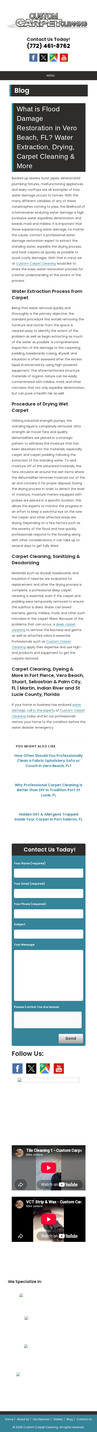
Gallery (58, 1419)
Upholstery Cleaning (46, 1330)
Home (9, 1419)
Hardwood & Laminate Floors (46, 1386)
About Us (23, 1419)
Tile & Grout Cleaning (46, 1358)
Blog (70, 1419)
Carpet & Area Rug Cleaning (46, 1307)
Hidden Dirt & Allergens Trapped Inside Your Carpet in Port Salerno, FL (48, 817)
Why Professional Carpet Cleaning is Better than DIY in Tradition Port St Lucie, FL (48, 790)
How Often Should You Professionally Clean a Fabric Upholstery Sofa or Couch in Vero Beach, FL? (48, 760)
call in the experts (41, 710)
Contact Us (84, 1419)
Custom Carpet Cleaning (36, 263)
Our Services (41, 1419)
